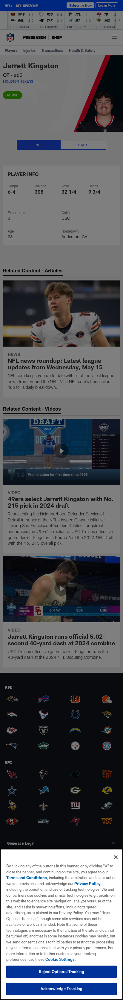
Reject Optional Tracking (61, 971)
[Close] (115, 857)
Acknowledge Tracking (62, 988)
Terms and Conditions (26, 877)
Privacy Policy (87, 883)
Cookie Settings (60, 959)
